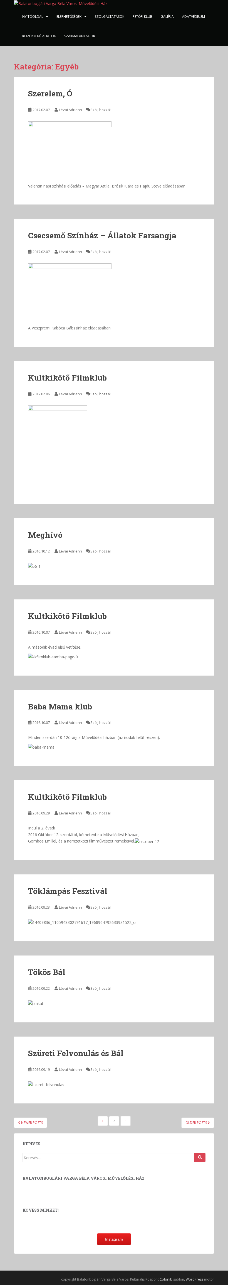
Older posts (196, 1122)
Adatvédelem (193, 16)
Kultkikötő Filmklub (67, 377)
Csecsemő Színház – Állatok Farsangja (102, 235)
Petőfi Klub (142, 16)
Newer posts (31, 1122)
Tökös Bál (46, 972)
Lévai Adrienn (70, 109)
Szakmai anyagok (79, 36)
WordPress (194, 1279)
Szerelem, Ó (50, 93)
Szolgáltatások (109, 16)
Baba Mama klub (60, 706)
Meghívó (45, 535)
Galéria (167, 16)
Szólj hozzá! (100, 109)
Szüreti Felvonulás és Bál (75, 1053)
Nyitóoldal (32, 16)
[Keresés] (199, 1157)
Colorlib (166, 1279)
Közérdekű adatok (39, 36)
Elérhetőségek (68, 16)
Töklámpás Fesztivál (67, 891)
